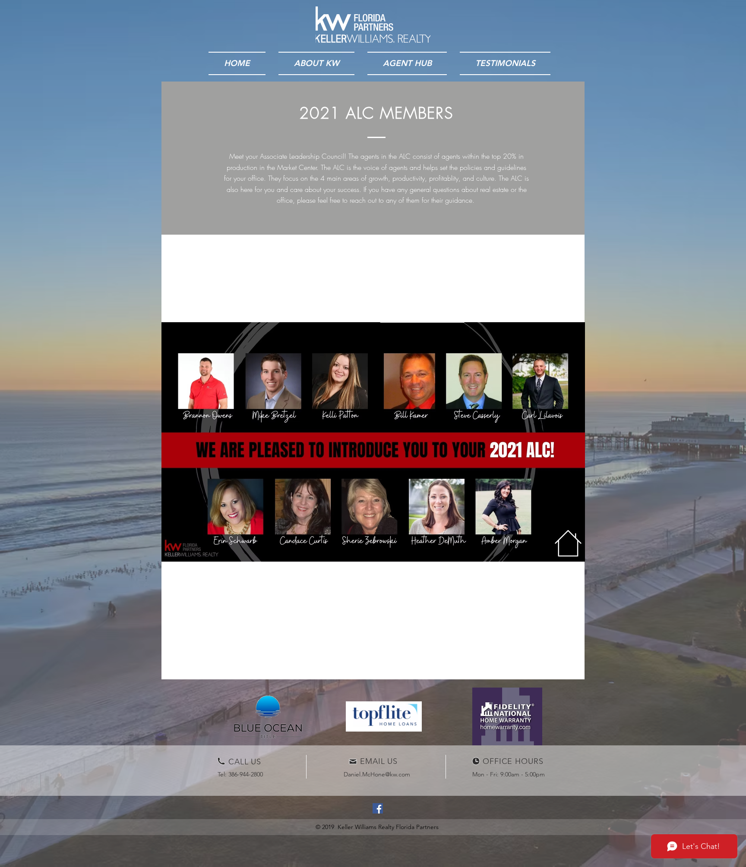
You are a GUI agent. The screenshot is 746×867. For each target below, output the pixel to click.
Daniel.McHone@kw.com (377, 774)
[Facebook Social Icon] (378, 808)
